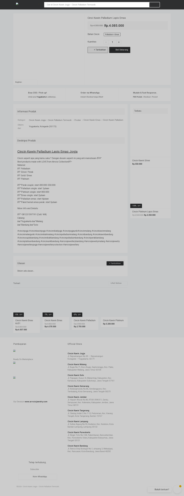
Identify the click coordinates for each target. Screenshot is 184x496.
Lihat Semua (116, 283)
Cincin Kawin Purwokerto (79, 432)
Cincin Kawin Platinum (113, 320)
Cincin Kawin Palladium (113, 120)
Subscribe (34, 469)
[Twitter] (33, 82)
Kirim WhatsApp (39, 477)
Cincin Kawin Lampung (78, 421)
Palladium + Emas (112, 34)
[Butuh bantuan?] (177, 489)
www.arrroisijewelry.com (36, 402)
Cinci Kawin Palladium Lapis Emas (107, 17)
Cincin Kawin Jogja (76, 353)
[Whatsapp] (25, 82)
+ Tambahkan (99, 50)
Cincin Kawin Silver (141, 160)
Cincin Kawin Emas (92, 120)
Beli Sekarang (121, 50)
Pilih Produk (137, 97)
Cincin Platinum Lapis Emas (145, 211)
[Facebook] (29, 82)
